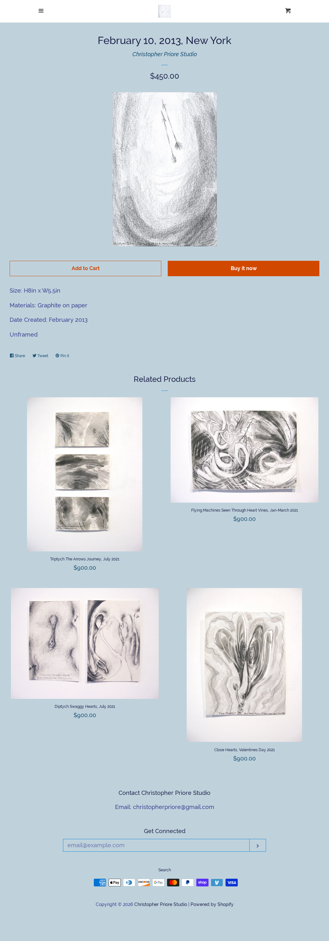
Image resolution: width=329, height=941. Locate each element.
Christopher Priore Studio (164, 54)
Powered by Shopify (212, 904)
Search (164, 870)
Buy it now (244, 268)
